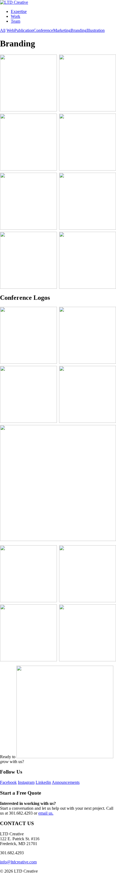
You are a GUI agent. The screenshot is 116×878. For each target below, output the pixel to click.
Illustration (96, 30)
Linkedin (43, 782)
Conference (43, 30)
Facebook (8, 782)
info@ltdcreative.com (18, 862)
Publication (23, 30)
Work (15, 16)
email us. (45, 813)
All (2, 30)
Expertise (19, 11)
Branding (79, 30)
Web (10, 30)
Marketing (62, 30)
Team (15, 21)
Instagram (26, 782)
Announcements (66, 782)
